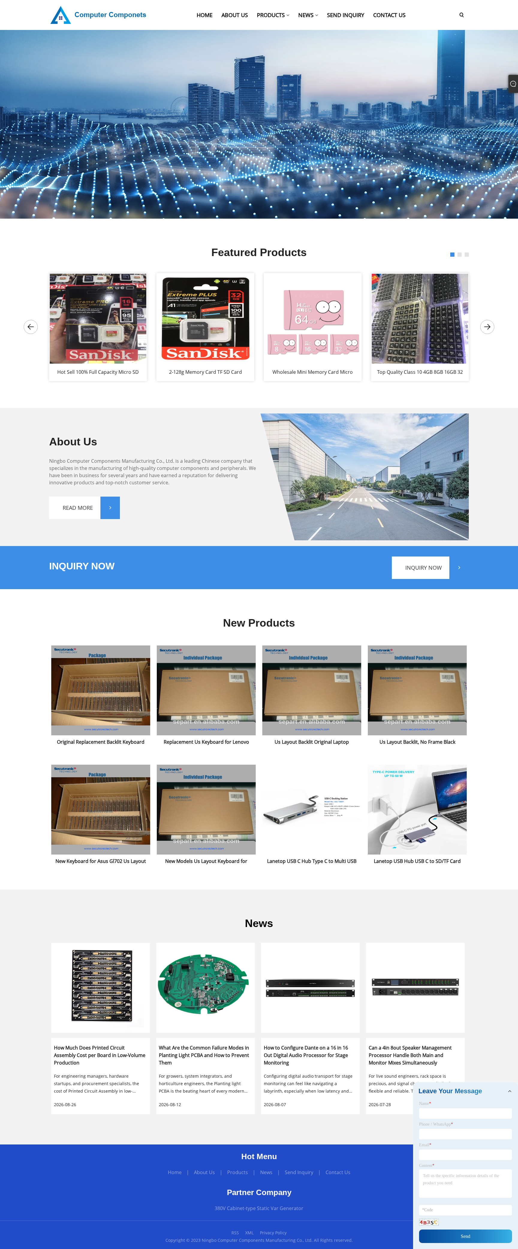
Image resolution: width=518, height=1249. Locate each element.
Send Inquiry (299, 1172)
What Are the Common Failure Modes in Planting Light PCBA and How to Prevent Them (204, 1055)
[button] (31, 327)
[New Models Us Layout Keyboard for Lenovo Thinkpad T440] (206, 764)
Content (426, 1165)
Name (425, 1103)
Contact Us (338, 1172)
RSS (235, 1233)
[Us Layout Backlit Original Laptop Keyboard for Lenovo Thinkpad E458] (312, 645)
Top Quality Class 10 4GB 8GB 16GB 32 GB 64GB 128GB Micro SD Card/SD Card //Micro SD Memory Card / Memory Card (420, 372)
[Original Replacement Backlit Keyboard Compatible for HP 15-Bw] (100, 645)
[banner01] (259, 124)
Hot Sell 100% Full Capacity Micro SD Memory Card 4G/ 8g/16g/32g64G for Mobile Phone (98, 372)
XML (249, 1233)
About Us (204, 1172)
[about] (364, 477)
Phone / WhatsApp (436, 1124)
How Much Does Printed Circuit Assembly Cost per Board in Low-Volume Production (99, 1055)
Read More (78, 507)
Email (425, 1145)
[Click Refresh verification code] (429, 1222)
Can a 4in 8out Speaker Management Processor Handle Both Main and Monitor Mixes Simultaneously (410, 1055)
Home (175, 1172)
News (266, 1172)
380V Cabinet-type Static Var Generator (259, 1208)
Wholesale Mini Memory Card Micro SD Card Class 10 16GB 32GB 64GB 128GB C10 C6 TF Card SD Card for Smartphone (312, 372)
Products (237, 1172)
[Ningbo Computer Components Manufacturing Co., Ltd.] (98, 14)
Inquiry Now (423, 567)
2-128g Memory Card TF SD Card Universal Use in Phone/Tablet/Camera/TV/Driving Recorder (205, 372)
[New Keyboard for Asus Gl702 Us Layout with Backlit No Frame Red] (100, 764)
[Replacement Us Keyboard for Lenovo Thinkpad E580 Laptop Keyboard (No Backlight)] (206, 645)
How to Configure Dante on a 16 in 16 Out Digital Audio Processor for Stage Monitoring (306, 1055)
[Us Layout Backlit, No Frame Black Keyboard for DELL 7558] (417, 645)
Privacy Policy (273, 1233)
